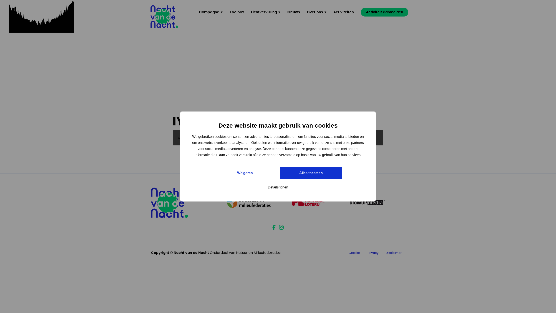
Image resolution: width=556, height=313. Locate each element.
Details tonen (278, 187)
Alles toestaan (311, 173)
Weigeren (245, 173)
